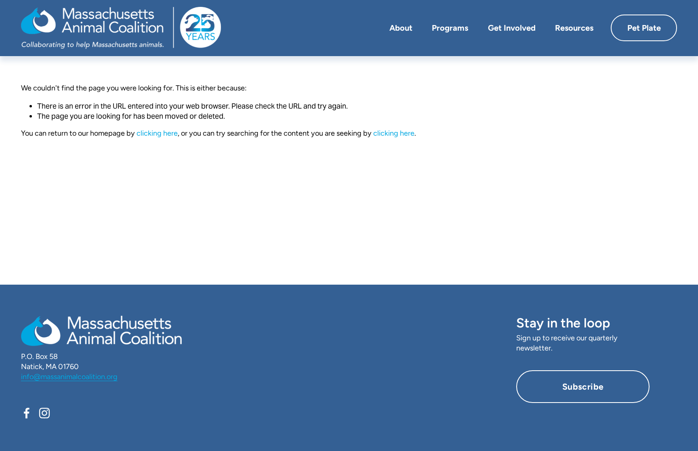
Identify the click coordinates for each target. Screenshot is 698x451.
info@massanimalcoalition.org (69, 376)
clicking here (157, 133)
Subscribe (583, 387)
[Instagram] (44, 413)
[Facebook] (26, 413)
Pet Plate (644, 28)
